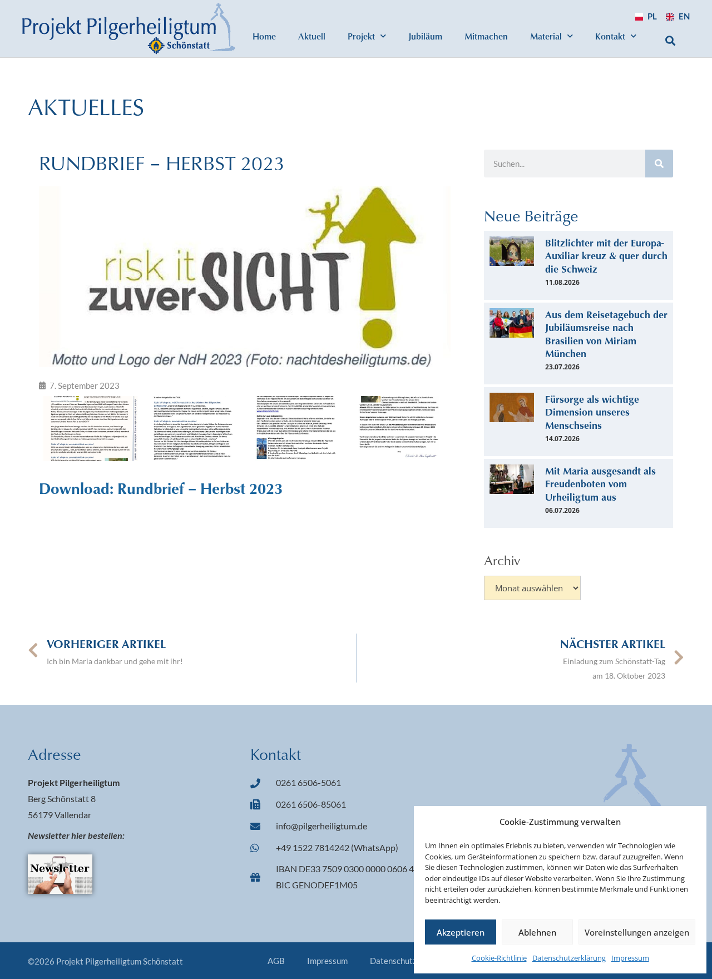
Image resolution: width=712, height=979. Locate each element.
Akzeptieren (460, 932)
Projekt (361, 35)
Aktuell (311, 35)
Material (546, 35)
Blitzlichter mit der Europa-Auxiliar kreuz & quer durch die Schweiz (606, 255)
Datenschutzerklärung (569, 958)
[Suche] (659, 163)
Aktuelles (86, 106)
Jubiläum (425, 35)
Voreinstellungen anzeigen (637, 932)
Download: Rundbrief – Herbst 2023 (161, 488)
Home (264, 35)
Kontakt (610, 35)
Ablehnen (537, 932)
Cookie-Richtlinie (499, 958)
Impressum (630, 958)
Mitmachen (486, 35)
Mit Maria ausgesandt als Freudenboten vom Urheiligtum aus (600, 483)
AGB (276, 961)
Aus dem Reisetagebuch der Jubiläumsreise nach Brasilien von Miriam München (606, 333)
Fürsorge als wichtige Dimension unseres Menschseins (592, 412)
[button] (670, 40)
